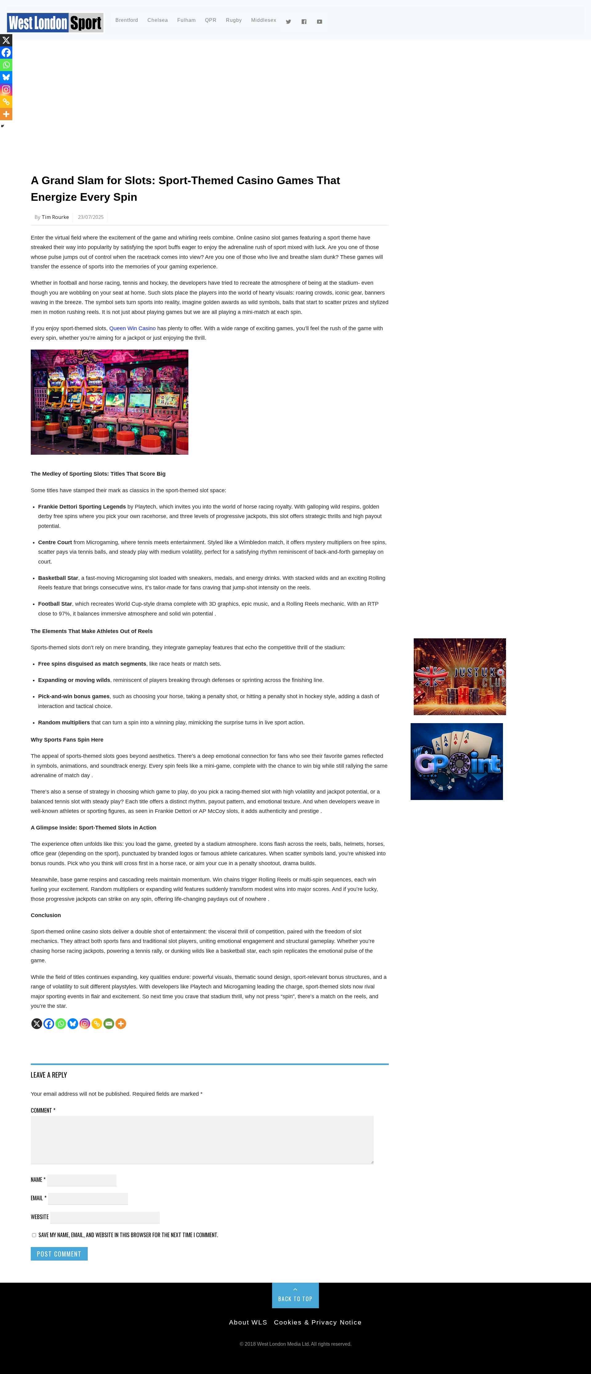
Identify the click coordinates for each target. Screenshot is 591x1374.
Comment (43, 1110)
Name (38, 1179)
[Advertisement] (215, 100)
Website (40, 1217)
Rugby (234, 20)
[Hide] (2, 126)
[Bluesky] (72, 1023)
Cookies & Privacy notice (318, 1322)
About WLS (248, 1322)
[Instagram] (84, 1023)
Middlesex (263, 20)
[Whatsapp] (60, 1023)
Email (38, 1198)
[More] (120, 1023)
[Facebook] (48, 1023)
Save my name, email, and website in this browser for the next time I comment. (128, 1235)
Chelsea (157, 20)
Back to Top (295, 1299)
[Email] (108, 1023)
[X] (36, 1023)
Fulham (186, 20)
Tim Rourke (55, 217)
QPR (211, 20)
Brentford (126, 20)
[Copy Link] (96, 1023)
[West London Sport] (55, 28)
